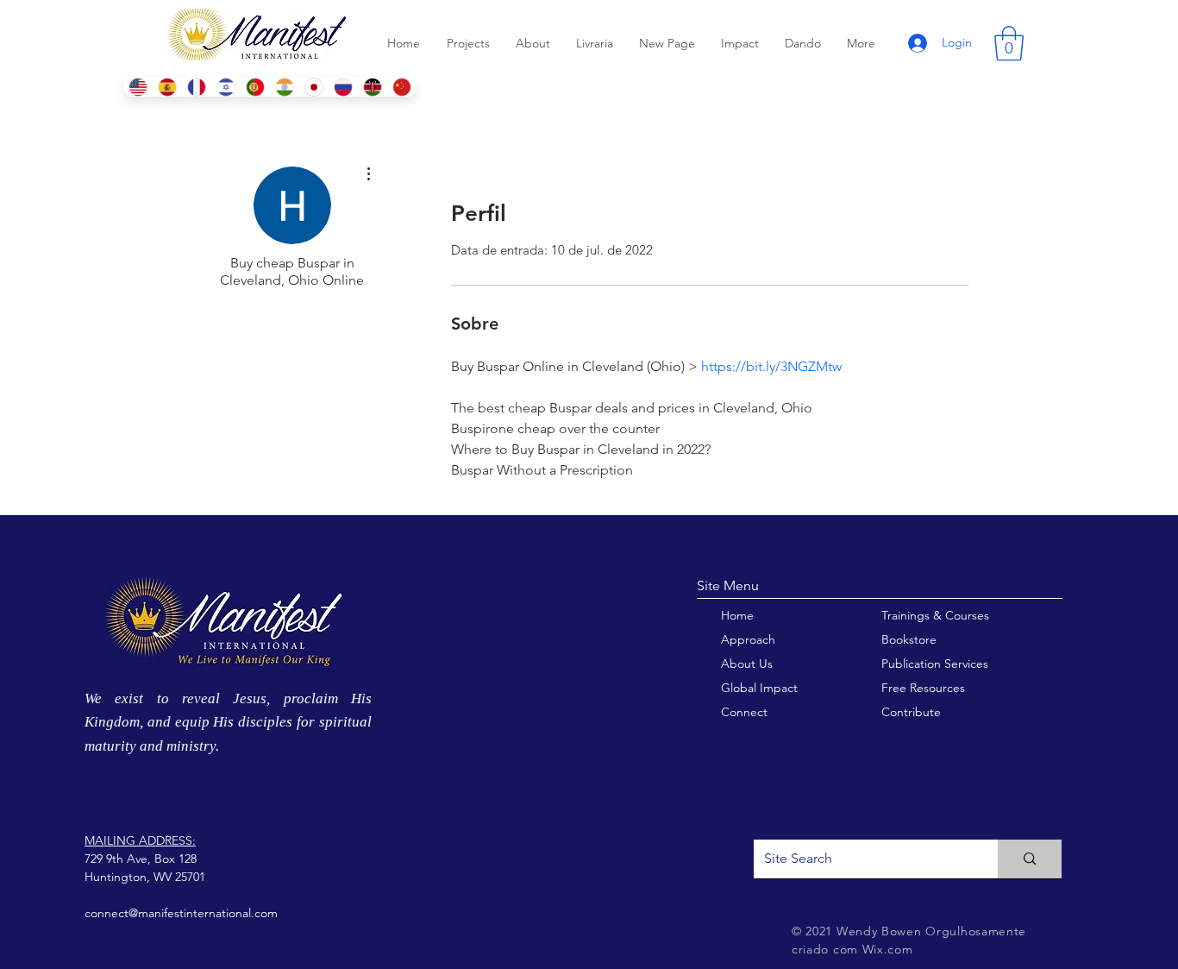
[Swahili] (372, 87)
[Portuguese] (254, 87)
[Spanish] (166, 87)
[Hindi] (284, 87)
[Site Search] (1030, 859)
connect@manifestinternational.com (181, 913)
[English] (137, 87)
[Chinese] (402, 87)
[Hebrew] (225, 87)
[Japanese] (314, 87)
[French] (195, 87)
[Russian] (343, 87)
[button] (1009, 43)
